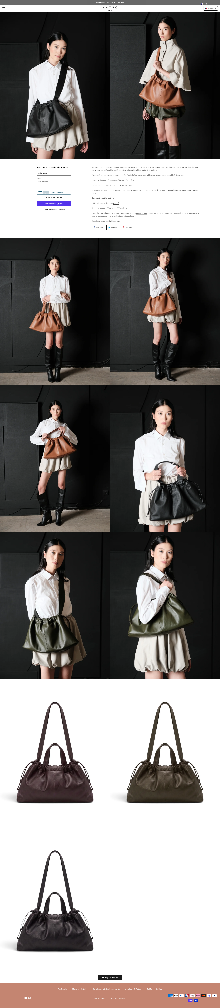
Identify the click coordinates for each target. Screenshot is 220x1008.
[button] (211, 8)
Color (40, 173)
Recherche (62, 989)
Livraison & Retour (133, 989)
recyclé (116, 203)
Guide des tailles (154, 989)
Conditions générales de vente (106, 989)
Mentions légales (80, 989)
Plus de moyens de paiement (54, 209)
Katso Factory (141, 213)
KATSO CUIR (106, 998)
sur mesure (105, 190)
